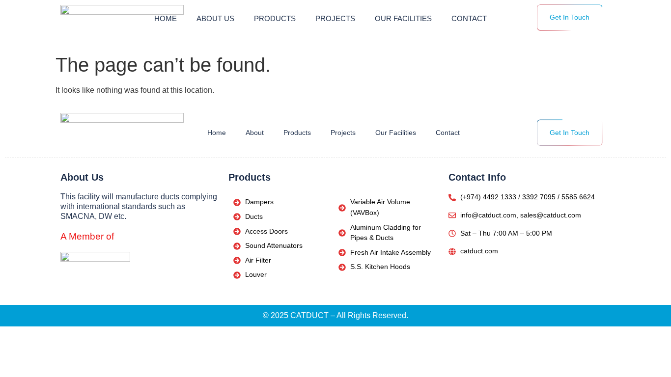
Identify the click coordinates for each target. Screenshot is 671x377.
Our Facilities (403, 19)
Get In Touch (569, 17)
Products (275, 19)
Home (165, 19)
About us (215, 19)
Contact (469, 19)
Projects (335, 19)
